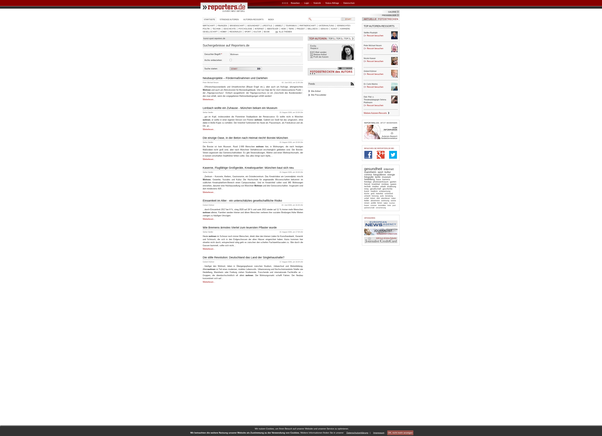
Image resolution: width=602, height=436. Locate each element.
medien (375, 186)
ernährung (391, 186)
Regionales (236, 32)
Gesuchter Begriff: (212, 54)
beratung (389, 196)
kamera (386, 179)
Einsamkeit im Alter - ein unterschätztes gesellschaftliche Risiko (242, 200)
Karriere (345, 29)
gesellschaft (375, 189)
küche (366, 193)
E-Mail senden (319, 52)
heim (389, 205)
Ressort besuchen (375, 35)
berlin (377, 177)
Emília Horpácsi (314, 47)
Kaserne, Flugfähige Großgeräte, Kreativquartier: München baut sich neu (248, 167)
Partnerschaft (307, 26)
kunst (366, 191)
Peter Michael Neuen (211, 82)
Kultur (257, 32)
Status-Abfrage (332, 3)
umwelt (367, 196)
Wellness (312, 29)
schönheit (389, 193)
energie (391, 174)
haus (378, 179)
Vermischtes (343, 26)
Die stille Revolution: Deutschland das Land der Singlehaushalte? (243, 257)
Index (271, 19)
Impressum (378, 432)
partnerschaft (369, 208)
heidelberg (369, 179)
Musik (267, 32)
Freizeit (301, 29)
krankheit (376, 184)
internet (389, 169)
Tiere (291, 29)
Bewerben (295, 3)
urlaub (383, 186)
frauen (366, 205)
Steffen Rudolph (371, 33)
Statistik (317, 3)
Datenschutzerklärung (357, 432)
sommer (373, 205)
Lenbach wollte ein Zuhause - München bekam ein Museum (240, 108)
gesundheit (373, 169)
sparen (393, 184)
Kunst (334, 29)
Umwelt (279, 26)
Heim (283, 29)
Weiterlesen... (209, 99)
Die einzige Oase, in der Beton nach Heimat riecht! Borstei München (245, 137)
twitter (366, 201)
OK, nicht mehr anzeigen (400, 432)
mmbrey (385, 184)
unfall (366, 198)
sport (380, 172)
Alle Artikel (316, 91)
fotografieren (379, 174)
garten (393, 182)
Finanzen (222, 26)
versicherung (381, 208)
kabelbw (379, 193)
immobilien (382, 205)
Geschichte (229, 29)
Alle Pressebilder (318, 95)
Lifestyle (267, 26)
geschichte (387, 189)
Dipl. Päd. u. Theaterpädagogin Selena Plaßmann (375, 100)
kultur (388, 172)
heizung (375, 196)
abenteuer (385, 198)
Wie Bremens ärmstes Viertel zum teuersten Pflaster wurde (240, 227)
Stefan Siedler (208, 112)
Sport (247, 32)
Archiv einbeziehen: (213, 60)
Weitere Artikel (320, 54)
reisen (367, 203)
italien (386, 203)
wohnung (385, 201)
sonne (393, 201)
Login (306, 3)
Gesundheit (253, 26)
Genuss (324, 29)
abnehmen (375, 201)
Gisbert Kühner (208, 205)
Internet (259, 29)
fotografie (369, 177)
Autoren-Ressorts (253, 19)
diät (378, 198)
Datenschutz (349, 3)
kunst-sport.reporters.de (214, 38)
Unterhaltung (326, 26)
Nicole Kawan (370, 58)
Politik (206, 29)
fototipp (368, 182)
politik (373, 203)
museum (386, 177)
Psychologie (245, 29)
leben (372, 198)
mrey (366, 189)
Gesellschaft (210, 32)
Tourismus (291, 26)
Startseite (209, 19)
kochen (392, 203)
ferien (379, 203)
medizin (374, 191)
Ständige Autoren (229, 19)
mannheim (370, 172)
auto (382, 196)
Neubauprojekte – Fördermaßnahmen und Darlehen (235, 78)
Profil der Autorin (320, 57)
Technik (216, 29)
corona (368, 174)
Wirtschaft (209, 26)
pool (394, 205)
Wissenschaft (237, 26)
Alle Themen (285, 32)
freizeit (367, 184)
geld (373, 193)
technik (367, 186)
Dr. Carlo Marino (371, 84)
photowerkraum (380, 182)
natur (393, 198)
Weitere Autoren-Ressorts (375, 113)
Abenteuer (272, 29)
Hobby (223, 32)
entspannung (384, 191)
